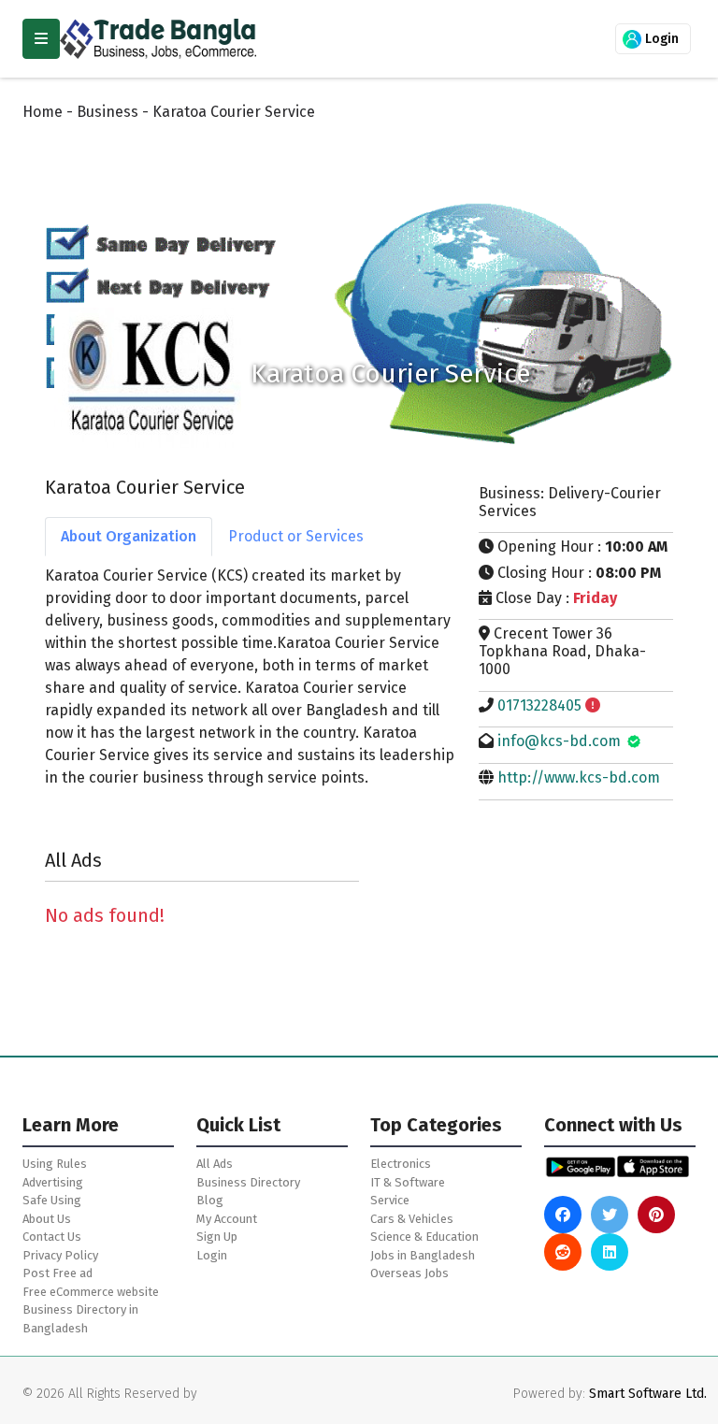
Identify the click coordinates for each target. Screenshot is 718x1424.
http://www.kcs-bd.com (578, 777)
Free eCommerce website (90, 1292)
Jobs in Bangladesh (422, 1255)
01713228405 (539, 705)
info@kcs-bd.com (559, 741)
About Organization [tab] (128, 536)
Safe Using (51, 1200)
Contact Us (51, 1237)
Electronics (400, 1164)
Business (107, 112)
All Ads (214, 1164)
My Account (226, 1219)
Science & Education (424, 1237)
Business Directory (248, 1182)
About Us (46, 1219)
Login (660, 39)
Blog (209, 1200)
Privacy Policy (60, 1255)
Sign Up (216, 1237)
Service (389, 1200)
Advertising (52, 1182)
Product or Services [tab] (296, 536)
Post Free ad (57, 1273)
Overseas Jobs (409, 1273)
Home (42, 112)
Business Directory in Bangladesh (80, 1318)
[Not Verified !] (592, 705)
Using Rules (54, 1164)
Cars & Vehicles (411, 1219)
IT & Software (407, 1182)
